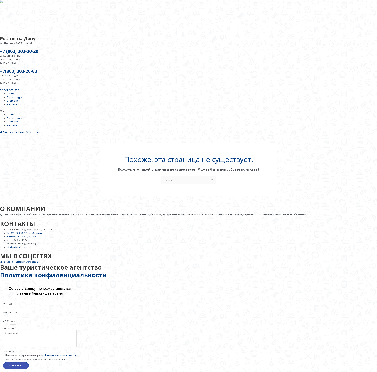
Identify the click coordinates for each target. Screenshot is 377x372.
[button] (188, 111)
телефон (7, 312)
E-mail (6, 321)
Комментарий (9, 327)
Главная (11, 93)
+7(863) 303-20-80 (18, 71)
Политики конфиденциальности (60, 355)
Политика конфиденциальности (53, 275)
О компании (13, 100)
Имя (5, 303)
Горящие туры (14, 97)
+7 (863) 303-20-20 (19, 51)
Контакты (12, 104)
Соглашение (8, 351)
